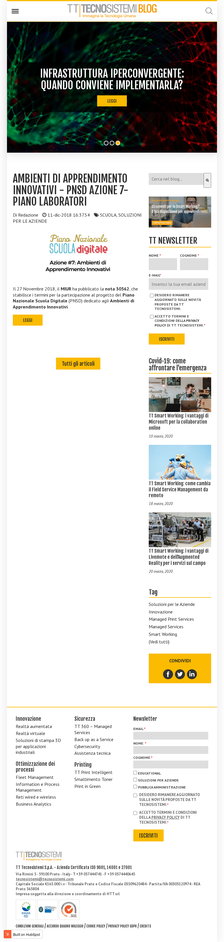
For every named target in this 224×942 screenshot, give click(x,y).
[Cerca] (207, 180)
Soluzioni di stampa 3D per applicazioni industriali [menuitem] (38, 746)
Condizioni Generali (30, 926)
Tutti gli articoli (78, 364)
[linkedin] (191, 674)
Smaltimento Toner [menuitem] (93, 779)
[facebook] (168, 674)
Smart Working (163, 634)
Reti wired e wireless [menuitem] (36, 797)
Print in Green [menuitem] (87, 786)
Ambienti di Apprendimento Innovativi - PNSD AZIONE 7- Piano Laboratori (70, 190)
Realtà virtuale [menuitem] (30, 733)
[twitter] (180, 674)
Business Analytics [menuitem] (33, 804)
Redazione (28, 215)
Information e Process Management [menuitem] (38, 787)
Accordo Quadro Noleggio (65, 926)
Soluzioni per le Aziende (172, 604)
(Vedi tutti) (159, 642)
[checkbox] (171, 780)
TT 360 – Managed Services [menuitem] (93, 729)
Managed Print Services (171, 619)
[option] (112, 87)
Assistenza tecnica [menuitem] (92, 753)
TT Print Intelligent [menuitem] (93, 772)
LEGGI (112, 101)
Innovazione (161, 612)
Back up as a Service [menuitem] (93, 739)
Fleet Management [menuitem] (35, 777)
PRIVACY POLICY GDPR (122, 926)
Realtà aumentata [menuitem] (34, 726)
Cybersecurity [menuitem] (87, 746)
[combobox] (176, 179)
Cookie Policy (95, 926)
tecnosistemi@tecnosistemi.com (45, 879)
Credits (145, 926)
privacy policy (165, 817)
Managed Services (166, 626)
